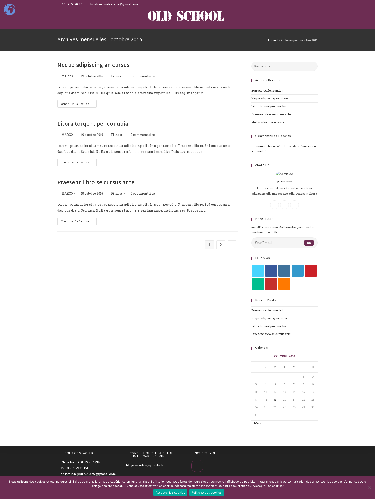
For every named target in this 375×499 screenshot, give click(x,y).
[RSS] (284, 284)
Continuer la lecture (79, 102)
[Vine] (258, 284)
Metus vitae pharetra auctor (270, 122)
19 (274, 399)
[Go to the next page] (232, 244)
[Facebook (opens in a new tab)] (314, 6)
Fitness (117, 76)
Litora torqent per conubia (92, 124)
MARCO (67, 76)
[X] (294, 204)
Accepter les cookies (170, 492)
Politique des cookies (207, 492)
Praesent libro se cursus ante (96, 183)
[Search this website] (284, 66)
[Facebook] (274, 204)
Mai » (257, 423)
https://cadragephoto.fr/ (145, 465)
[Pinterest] (311, 271)
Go (309, 243)
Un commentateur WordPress (272, 146)
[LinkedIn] (298, 271)
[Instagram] (284, 204)
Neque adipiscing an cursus (93, 65)
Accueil (272, 40)
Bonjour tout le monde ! (267, 90)
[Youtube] (271, 284)
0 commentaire (143, 76)
